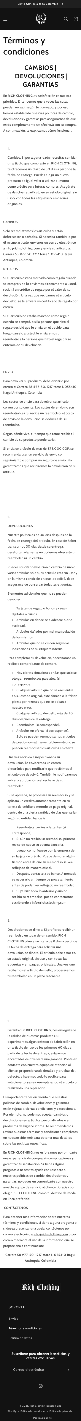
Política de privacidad (61, 1411)
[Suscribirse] (67, 1370)
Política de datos (20, 1338)
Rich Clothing (37, 1405)
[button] (5, 19)
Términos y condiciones (25, 1328)
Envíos (13, 1319)
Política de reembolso (33, 1411)
